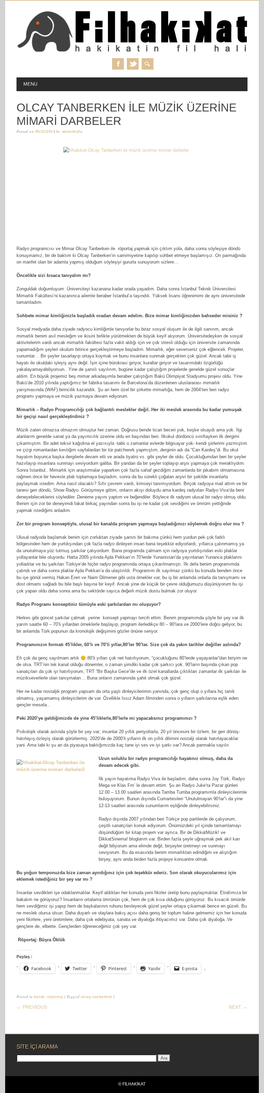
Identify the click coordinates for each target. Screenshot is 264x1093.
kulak (39, 997)
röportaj (55, 997)
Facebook (118, 63)
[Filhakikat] (131, 51)
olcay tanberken (96, 997)
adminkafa (72, 131)
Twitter (133, 63)
